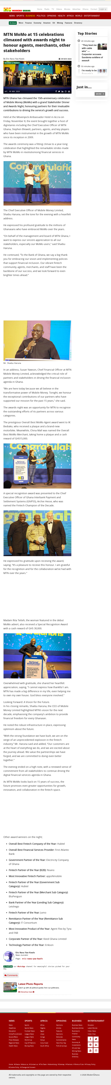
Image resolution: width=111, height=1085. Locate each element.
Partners (69, 1064)
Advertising (52, 1064)
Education (12, 1031)
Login (102, 9)
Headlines (12, 1028)
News (11, 1025)
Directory (78, 23)
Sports (27, 1025)
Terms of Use (79, 1064)
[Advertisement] (37, 299)
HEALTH (61, 15)
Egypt (42, 1031)
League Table (29, 1037)
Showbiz (91, 1025)
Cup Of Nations (30, 1043)
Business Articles (78, 1028)
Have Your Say (61, 1043)
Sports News (29, 1028)
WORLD (78, 15)
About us (25, 1064)
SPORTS (20, 15)
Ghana (85, 9)
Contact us (34, 1064)
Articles (58, 1028)
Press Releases (14, 1040)
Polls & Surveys (61, 1046)
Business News (77, 1025)
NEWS (12, 15)
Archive (13, 23)
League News (29, 1034)
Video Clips (92, 1034)
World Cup (28, 1040)
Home (39, 9)
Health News (13, 1046)
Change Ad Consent (28, 1067)
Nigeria (42, 1028)
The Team (43, 1064)
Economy (37, 23)
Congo (42, 1037)
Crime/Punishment (15, 1034)
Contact (94, 9)
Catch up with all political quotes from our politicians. (39, 987)
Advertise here (26, 992)
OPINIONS (51, 15)
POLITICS (41, 15)
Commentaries (61, 1040)
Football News (30, 1031)
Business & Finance (12, 63)
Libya (42, 1034)
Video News (92, 1031)
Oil (54, 23)
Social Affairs (13, 1037)
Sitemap (61, 1064)
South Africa (44, 1046)
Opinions (59, 1025)
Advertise (76, 9)
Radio (46, 9)
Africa (42, 1025)
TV (53, 9)
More (21, 23)
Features (68, 23)
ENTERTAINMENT (92, 15)
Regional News (14, 1043)
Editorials (59, 1037)
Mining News (76, 1051)
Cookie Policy (14, 1067)
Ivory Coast (44, 1043)
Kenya (42, 1040)
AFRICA (70, 15)
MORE (99, 94)
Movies (67, 9)
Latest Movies (92, 1028)
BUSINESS (30, 15)
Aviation (46, 23)
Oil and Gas (76, 1048)
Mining (60, 23)
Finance (28, 23)
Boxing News (29, 1046)
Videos (59, 9)
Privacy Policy (90, 1064)
